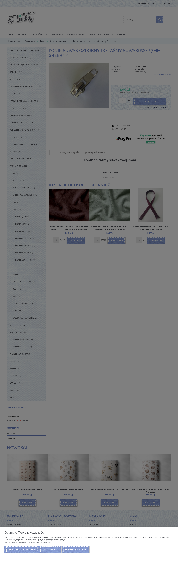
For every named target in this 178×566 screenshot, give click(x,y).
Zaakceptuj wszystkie (76, 549)
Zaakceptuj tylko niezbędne (22, 549)
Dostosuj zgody (51, 549)
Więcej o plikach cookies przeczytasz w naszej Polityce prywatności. (28, 542)
